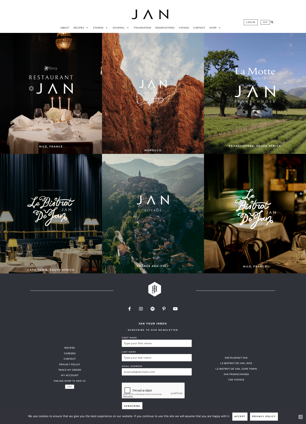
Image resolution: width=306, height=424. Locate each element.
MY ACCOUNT (69, 375)
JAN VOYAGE (236, 379)
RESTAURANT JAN (236, 357)
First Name (129, 337)
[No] (300, 417)
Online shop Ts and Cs (70, 380)
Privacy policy (264, 416)
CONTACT (70, 358)
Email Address (132, 366)
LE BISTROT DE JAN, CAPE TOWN (236, 368)
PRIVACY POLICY (69, 364)
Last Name (129, 351)
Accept (239, 416)
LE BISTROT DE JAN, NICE (236, 363)
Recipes (69, 347)
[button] (272, 22)
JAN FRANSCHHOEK (236, 374)
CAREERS (70, 353)
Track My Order (69, 369)
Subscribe (132, 406)
